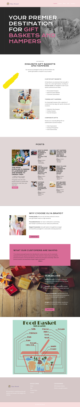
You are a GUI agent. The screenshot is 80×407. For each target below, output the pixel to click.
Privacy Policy (33, 390)
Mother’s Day (40, 179)
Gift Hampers (59, 192)
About (60, 3)
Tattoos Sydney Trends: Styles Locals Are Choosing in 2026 (42, 186)
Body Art (58, 179)
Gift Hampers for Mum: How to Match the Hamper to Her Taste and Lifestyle (61, 153)
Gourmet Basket (49, 85)
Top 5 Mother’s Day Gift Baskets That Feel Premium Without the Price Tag (43, 170)
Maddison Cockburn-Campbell (19, 176)
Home (55, 3)
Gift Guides (59, 161)
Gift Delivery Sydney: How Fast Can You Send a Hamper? (61, 185)
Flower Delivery (22, 177)
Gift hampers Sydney (59, 386)
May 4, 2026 (59, 160)
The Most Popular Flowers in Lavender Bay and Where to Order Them (20, 171)
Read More (15, 187)
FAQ (68, 3)
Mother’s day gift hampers (60, 388)
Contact (73, 3)
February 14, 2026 (60, 191)
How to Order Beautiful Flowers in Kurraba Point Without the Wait (43, 154)
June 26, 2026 (15, 177)
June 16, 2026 (41, 162)
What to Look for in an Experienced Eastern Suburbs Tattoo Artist (61, 170)
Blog (64, 3)
